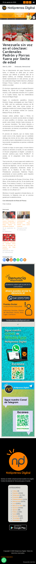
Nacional (15, 507)
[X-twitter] (27, 2)
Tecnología (15, 518)
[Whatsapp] (17, 259)
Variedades (16, 520)
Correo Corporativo (7, 557)
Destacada (18, 66)
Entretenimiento (17, 499)
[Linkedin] (14, 259)
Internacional (26, 66)
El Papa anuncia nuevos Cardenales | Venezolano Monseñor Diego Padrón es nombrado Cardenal (9, 223)
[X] (7, 259)
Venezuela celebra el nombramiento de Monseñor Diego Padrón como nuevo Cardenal (23, 223)
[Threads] (30, 2)
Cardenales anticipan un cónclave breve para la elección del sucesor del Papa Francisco (9, 245)
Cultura (14, 491)
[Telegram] (21, 259)
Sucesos (15, 516)
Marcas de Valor (17, 505)
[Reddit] (11, 259)
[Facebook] (4, 259)
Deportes (15, 493)
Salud (14, 514)
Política (14, 512)
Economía (15, 497)
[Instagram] (24, 2)
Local (14, 503)
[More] (24, 259)
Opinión (14, 510)
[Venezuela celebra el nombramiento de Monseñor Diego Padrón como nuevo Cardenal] (23, 215)
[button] (33, 2)
